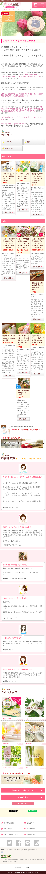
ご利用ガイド (30, 823)
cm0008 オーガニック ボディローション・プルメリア (24, 176)
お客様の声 (9, 148)
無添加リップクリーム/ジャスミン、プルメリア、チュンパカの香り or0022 (38, 178)
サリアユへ (29, 767)
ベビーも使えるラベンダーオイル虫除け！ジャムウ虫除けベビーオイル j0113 (24, 340)
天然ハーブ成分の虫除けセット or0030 (23, 393)
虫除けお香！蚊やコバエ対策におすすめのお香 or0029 (37, 286)
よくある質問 (7, 828)
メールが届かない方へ (10, 834)
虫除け (29, 142)
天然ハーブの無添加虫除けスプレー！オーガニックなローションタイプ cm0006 (9, 243)
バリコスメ (9, 142)
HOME (3, 850)
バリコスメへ (29, 719)
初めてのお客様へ (9, 823)
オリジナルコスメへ (8, 718)
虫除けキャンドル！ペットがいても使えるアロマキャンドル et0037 (38, 339)
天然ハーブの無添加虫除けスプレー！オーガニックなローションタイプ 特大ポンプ (38, 243)
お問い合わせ (30, 834)
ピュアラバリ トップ (6, 9)
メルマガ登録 (30, 828)
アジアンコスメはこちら (13, 438)
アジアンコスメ (18, 9)
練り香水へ (29, 743)
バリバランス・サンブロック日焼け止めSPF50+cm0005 (9, 177)
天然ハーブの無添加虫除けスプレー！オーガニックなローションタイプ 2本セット (23, 243)
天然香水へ (6, 743)
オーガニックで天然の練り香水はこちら (28, 430)
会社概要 (25, 850)
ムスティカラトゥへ (8, 767)
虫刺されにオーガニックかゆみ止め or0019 (9, 338)
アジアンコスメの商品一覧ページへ (17, 773)
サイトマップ (33, 850)
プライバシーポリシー (14, 850)
